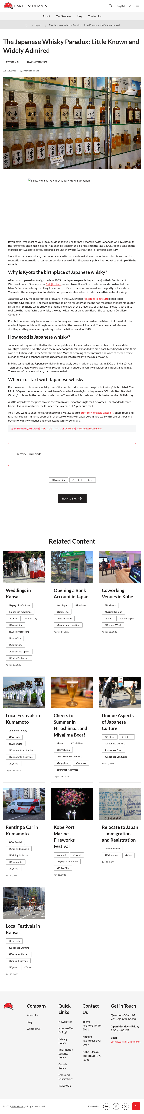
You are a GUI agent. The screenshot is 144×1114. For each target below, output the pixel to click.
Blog (79, 16)
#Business (81, 605)
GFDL (43, 428)
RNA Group (17, 1106)
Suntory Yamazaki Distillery (97, 412)
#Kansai (13, 618)
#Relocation (111, 855)
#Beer (60, 743)
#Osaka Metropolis (19, 651)
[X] (125, 1106)
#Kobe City (31, 618)
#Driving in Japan (18, 855)
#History (127, 736)
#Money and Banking (68, 624)
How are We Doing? (65, 1030)
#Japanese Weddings (20, 611)
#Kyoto (13, 967)
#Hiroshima (63, 749)
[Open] (137, 5)
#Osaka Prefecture (19, 657)
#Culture (110, 736)
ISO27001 (64, 1085)
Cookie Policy (62, 1066)
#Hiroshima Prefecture (69, 756)
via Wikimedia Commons (89, 428)
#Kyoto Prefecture (37, 61)
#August (61, 854)
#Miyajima (62, 763)
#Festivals (14, 737)
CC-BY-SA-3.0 (54, 428)
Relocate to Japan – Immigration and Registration (120, 833)
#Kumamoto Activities (21, 750)
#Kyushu (13, 763)
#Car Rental (15, 842)
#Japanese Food (113, 750)
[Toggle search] (110, 5)
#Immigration (112, 848)
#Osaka (28, 967)
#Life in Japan (64, 618)
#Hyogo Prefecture (19, 605)
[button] (124, 6)
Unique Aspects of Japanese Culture (118, 722)
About (46, 16)
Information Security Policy (65, 1053)
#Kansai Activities (18, 954)
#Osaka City (15, 644)
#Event (77, 854)
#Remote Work (113, 624)
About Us (32, 1015)
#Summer (81, 763)
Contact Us (95, 16)
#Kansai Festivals (18, 960)
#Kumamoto (15, 743)
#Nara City (15, 638)
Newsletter (65, 1021)
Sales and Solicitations (65, 1076)
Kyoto (38, 25)
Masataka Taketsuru (95, 298)
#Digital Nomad (113, 611)
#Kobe (108, 618)
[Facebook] (116, 1106)
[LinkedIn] (106, 1106)
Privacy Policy (62, 1040)
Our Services (63, 16)
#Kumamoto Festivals (20, 756)
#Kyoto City (12, 61)
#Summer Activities (67, 769)
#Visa (128, 855)
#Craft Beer (77, 743)
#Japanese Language (116, 756)
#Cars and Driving (19, 848)
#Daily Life (62, 611)
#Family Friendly (18, 730)
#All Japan (62, 605)
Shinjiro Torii (53, 284)
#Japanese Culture (115, 743)
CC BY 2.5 (70, 428)
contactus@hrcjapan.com (126, 1041)
